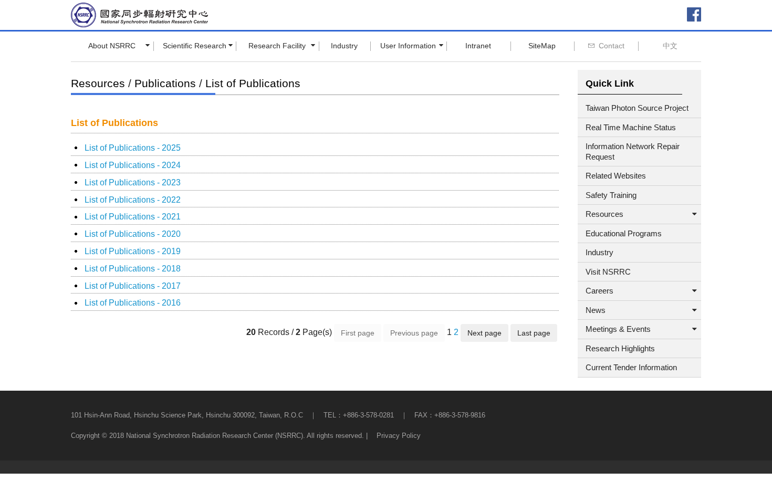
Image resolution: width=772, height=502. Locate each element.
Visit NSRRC (608, 271)
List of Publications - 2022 (133, 199)
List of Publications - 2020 (133, 233)
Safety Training (611, 195)
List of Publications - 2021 (133, 216)
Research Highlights (620, 348)
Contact (611, 45)
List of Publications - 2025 (133, 147)
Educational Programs (624, 233)
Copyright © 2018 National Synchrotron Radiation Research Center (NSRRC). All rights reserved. (217, 436)
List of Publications (252, 83)
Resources (98, 83)
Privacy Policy (399, 436)
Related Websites (616, 175)
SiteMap (542, 45)
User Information (408, 45)
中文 (670, 45)
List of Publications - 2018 (133, 268)
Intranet (478, 45)
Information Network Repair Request (633, 151)
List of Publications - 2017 (133, 285)
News (596, 310)
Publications (165, 83)
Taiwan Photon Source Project (637, 107)
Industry (344, 45)
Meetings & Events (618, 329)
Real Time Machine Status (631, 127)
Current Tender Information (631, 367)
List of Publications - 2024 (133, 165)
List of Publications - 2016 (133, 302)
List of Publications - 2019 (133, 251)
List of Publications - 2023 (133, 182)
